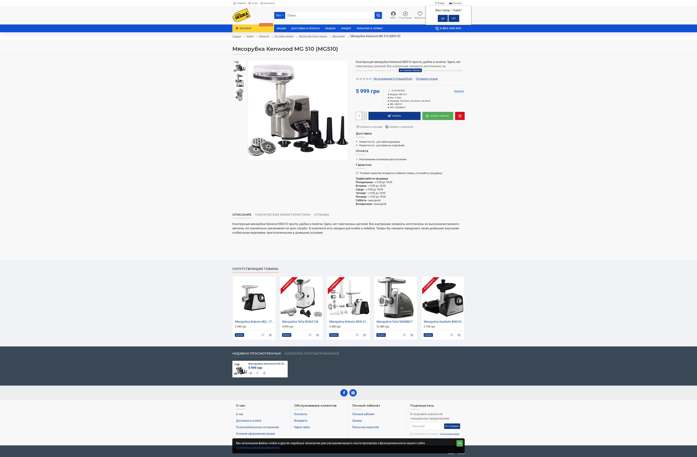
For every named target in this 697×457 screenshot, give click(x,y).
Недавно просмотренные (256, 353)
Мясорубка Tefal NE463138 (300, 321)
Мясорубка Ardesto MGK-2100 (349, 321)
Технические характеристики (283, 214)
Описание (241, 214)
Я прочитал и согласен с (436, 434)
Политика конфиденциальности (257, 447)
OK (459, 443)
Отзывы (321, 214)
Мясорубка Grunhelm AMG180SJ (444, 321)
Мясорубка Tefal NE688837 (394, 321)
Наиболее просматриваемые (312, 353)
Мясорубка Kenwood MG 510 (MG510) (267, 363)
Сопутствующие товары (255, 269)
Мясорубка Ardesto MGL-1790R (255, 321)
